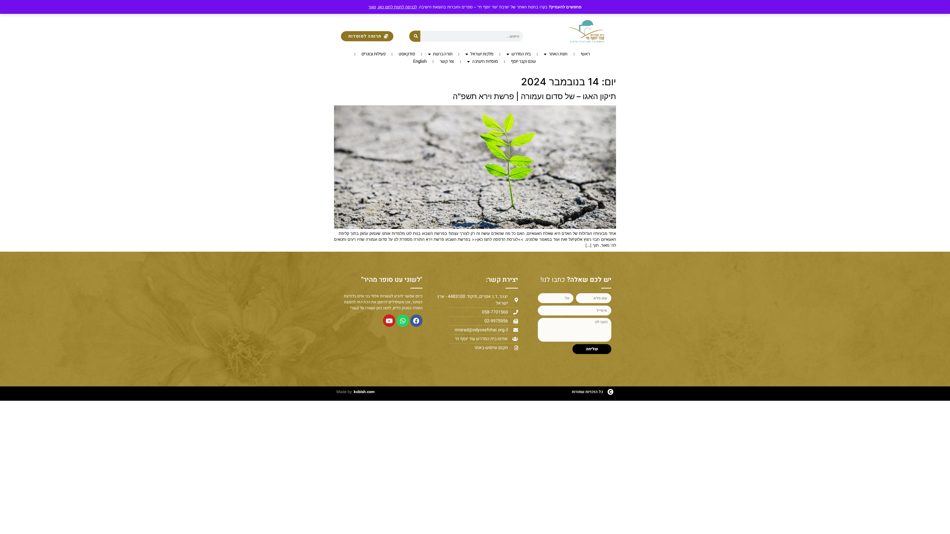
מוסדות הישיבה (485, 61)
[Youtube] (389, 320)
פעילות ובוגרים (373, 54)
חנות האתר (558, 54)
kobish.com (364, 392)
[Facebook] (416, 320)
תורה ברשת (442, 54)
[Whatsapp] (403, 320)
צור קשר (447, 61)
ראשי (585, 54)
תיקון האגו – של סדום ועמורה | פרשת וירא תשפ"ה (534, 96)
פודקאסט (407, 54)
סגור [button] (372, 6)
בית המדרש (521, 54)
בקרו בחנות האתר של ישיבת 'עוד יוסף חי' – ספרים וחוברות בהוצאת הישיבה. (462, 6)
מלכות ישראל (481, 54)
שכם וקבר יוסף (523, 61)
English (420, 61)
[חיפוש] (414, 36)
